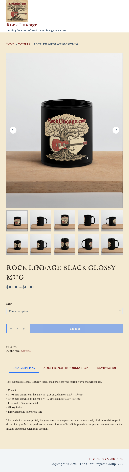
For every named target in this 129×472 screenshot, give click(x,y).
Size (9, 303)
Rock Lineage (21, 25)
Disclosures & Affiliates (106, 459)
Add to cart (76, 328)
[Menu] (121, 16)
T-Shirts (26, 351)
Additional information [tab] (66, 368)
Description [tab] (24, 368)
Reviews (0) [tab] (106, 368)
